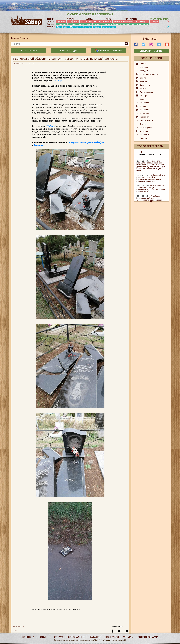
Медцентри (94, 21)
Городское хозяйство (149, 74)
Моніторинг (75, 27)
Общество (144, 110)
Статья (143, 124)
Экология (144, 138)
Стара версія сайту (159, 19)
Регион (143, 88)
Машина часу (109, 27)
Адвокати (60, 21)
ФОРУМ (70, 19)
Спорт (143, 99)
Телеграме (73, 142)
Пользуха (87, 27)
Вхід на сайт (151, 38)
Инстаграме (86, 142)
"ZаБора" (58, 80)
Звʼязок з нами (148, 637)
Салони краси (142, 21)
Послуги (154, 21)
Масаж (84, 21)
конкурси (112, 637)
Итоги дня (144, 113)
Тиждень (141, 154)
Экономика (145, 85)
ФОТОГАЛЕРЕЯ (130, 19)
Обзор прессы (146, 127)
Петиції (97, 27)
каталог (95, 637)
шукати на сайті (29, 51)
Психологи (106, 21)
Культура (144, 81)
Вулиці (97, 24)
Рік (161, 154)
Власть (143, 78)
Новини (24, 38)
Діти (70, 21)
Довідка (72, 24)
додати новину (151, 50)
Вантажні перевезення (124, 21)
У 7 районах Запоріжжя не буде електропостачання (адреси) (149, 198)
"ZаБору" (51, 126)
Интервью (144, 134)
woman (128, 637)
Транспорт (107, 24)
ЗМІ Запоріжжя (85, 24)
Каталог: (50, 21)
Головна (15, 38)
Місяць (151, 154)
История (144, 131)
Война (143, 63)
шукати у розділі (68, 51)
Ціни (66, 27)
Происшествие (146, 92)
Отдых (143, 106)
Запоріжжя (61, 24)
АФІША (89, 19)
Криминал (144, 117)
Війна (59, 27)
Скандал (144, 71)
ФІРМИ (108, 19)
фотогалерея (76, 637)
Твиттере (39, 145)
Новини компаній (122, 24)
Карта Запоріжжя (140, 24)
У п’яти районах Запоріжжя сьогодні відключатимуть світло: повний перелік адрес (150, 188)
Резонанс (144, 67)
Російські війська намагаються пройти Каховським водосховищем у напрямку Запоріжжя (150, 178)
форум (58, 637)
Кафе (76, 21)
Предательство (147, 120)
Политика (144, 102)
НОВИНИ (50, 19)
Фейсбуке (99, 142)
